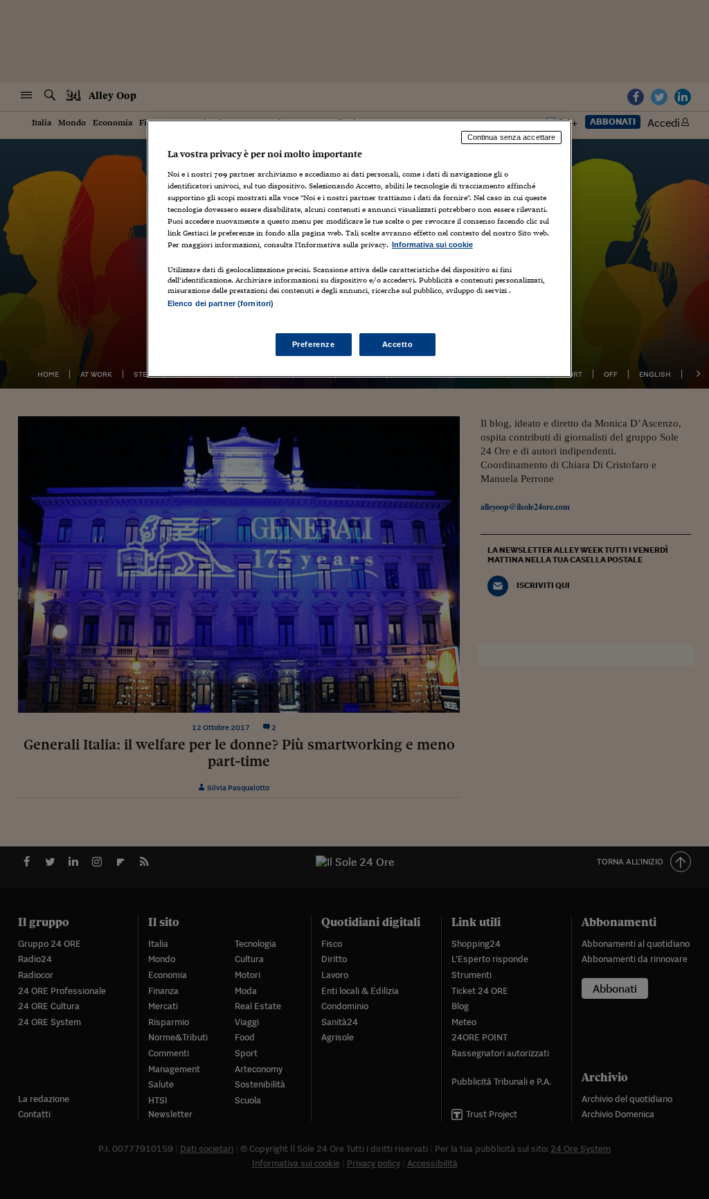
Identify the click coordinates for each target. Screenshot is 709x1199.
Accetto (397, 344)
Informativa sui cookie (432, 244)
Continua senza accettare (511, 137)
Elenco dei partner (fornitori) (220, 303)
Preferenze (313, 344)
